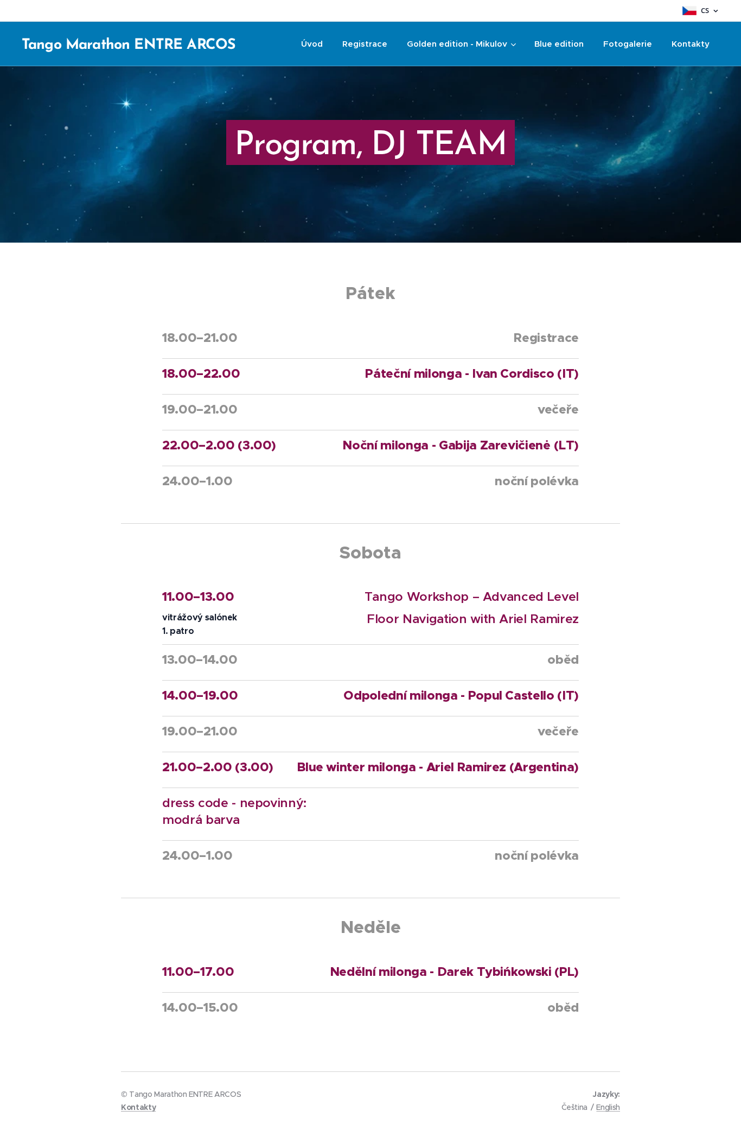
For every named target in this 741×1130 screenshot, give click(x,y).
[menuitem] (312, 44)
